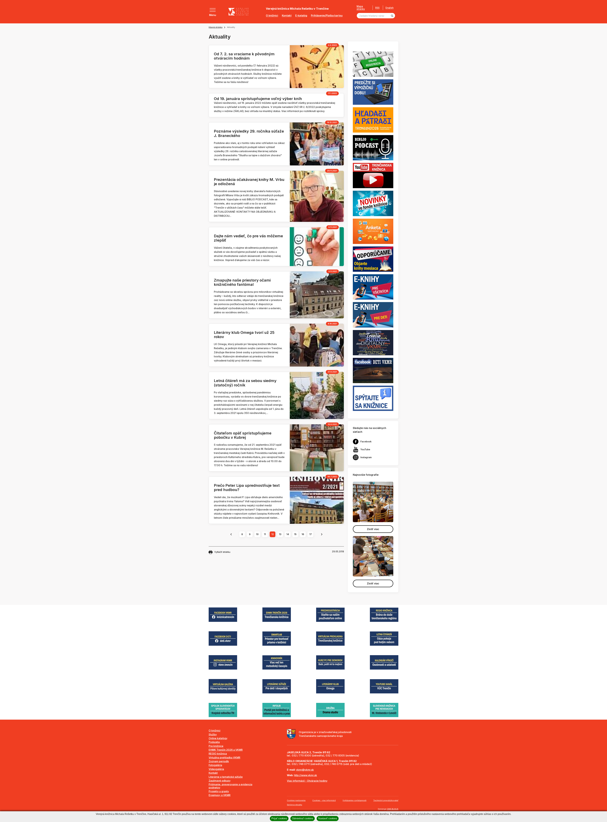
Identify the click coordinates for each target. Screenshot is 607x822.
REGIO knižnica (218, 753)
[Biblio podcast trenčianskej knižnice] (373, 147)
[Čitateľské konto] (373, 91)
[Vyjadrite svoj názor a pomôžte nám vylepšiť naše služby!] (373, 231)
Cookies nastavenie (296, 800)
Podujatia (214, 742)
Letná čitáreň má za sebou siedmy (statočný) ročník (245, 382)
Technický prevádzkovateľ (385, 800)
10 (257, 534)
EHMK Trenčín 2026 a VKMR (226, 749)
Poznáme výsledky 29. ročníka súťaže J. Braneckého (249, 133)
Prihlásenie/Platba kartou (327, 15)
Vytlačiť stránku (222, 552)
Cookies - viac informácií (324, 800)
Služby (213, 734)
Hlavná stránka (215, 27)
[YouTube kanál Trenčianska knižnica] (373, 175)
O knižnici (272, 15)
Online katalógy (218, 738)
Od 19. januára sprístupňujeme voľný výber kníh (258, 98)
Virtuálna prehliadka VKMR (224, 757)
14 (287, 534)
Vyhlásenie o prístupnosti (354, 800)
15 (295, 534)
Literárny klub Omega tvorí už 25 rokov (244, 334)
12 (272, 534)
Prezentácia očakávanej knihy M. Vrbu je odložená (249, 181)
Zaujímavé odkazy (219, 780)
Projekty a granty (219, 791)
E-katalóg (301, 15)
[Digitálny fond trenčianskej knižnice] (373, 342)
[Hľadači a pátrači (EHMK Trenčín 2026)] (373, 119)
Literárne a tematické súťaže (226, 776)
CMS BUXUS (392, 809)
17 (310, 534)
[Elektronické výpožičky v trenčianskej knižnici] (373, 286)
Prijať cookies (279, 818)
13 (280, 534)
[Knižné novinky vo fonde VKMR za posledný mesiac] (373, 203)
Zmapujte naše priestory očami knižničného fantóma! (242, 282)
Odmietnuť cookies (302, 818)
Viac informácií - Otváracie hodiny (307, 780)
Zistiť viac (373, 529)
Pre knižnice (216, 746)
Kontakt (286, 15)
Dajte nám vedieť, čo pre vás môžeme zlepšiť (248, 238)
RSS (377, 7)
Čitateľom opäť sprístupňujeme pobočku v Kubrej (242, 435)
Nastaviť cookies (327, 818)
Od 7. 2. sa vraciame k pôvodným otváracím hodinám (244, 56)
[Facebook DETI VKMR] (373, 370)
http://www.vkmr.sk (305, 775)
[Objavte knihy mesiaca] (373, 258)
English (390, 7)
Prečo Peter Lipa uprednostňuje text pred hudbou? (247, 487)
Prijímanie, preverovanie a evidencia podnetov (230, 786)
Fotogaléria (215, 765)
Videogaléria (216, 769)
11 (265, 534)
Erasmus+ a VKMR (219, 795)
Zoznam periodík (219, 761)
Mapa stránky (361, 7)
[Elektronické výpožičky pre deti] (373, 314)
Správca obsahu (294, 805)
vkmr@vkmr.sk (305, 769)
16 (303, 534)
